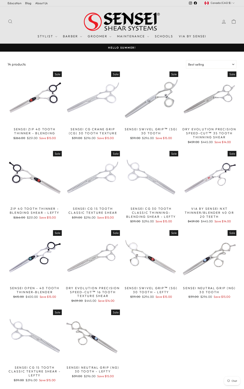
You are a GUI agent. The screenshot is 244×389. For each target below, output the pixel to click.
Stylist (46, 36)
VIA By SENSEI (192, 36)
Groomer (98, 36)
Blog (28, 3)
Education (14, 3)
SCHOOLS (164, 36)
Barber (71, 36)
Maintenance (131, 36)
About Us (41, 3)
